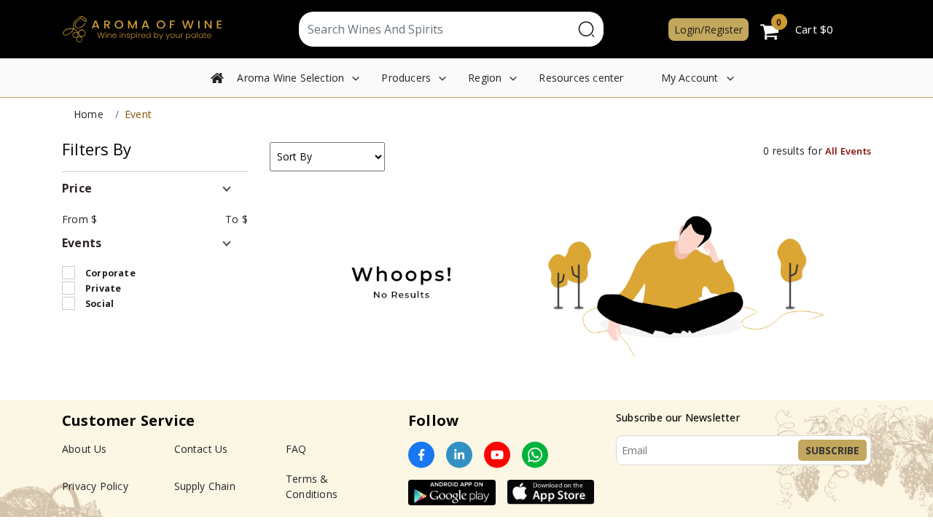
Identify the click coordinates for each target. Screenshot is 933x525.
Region (484, 78)
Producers (406, 78)
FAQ (296, 449)
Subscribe (832, 450)
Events (81, 243)
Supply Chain (204, 486)
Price (77, 188)
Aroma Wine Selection (290, 78)
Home (89, 114)
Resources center (581, 78)
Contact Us (201, 449)
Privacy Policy (95, 486)
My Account (690, 78)
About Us (84, 449)
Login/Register (708, 29)
